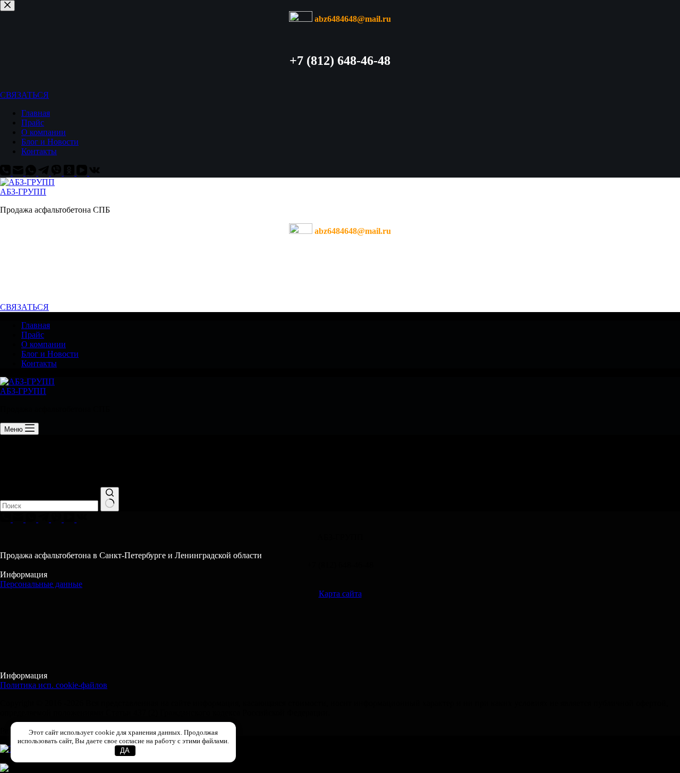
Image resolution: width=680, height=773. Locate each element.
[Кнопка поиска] (109, 499)
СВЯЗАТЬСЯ (24, 94)
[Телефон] (6, 172)
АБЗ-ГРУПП (23, 191)
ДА (125, 750)
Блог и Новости (50, 141)
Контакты (39, 151)
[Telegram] (44, 172)
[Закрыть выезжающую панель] (7, 5)
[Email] (19, 172)
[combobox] (49, 505)
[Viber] (57, 172)
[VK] (94, 172)
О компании (43, 132)
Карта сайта (340, 593)
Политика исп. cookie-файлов (53, 685)
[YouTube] (82, 172)
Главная (35, 112)
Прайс (32, 122)
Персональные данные (41, 584)
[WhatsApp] (32, 172)
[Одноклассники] (70, 172)
